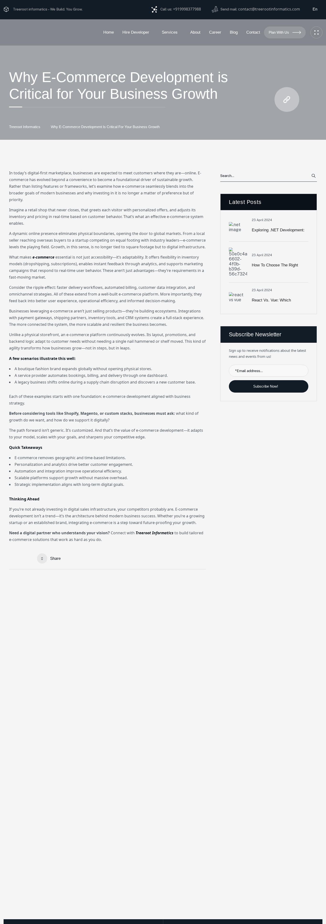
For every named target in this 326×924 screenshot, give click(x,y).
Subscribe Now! (266, 386)
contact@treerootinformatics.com (269, 9)
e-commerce (43, 257)
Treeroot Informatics (24, 127)
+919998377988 (187, 9)
